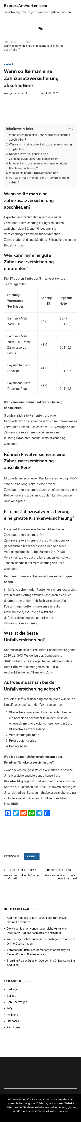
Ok (40, 1116)
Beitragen (13, 989)
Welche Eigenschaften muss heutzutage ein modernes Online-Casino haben (41, 941)
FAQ (9, 1008)
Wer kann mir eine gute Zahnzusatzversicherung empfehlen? (40, 147)
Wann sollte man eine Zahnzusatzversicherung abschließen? (39, 137)
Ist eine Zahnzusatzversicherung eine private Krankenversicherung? (38, 166)
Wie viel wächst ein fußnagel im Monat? (21, 874)
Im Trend (12, 1014)
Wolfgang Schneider (16, 93)
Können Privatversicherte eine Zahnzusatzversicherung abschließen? (34, 156)
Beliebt (8, 63)
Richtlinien (13, 1027)
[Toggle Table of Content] (68, 129)
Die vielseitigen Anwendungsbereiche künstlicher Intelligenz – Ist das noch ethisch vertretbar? (37, 930)
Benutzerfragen (17, 1002)
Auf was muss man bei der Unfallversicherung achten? (39, 180)
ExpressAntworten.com (25, 6)
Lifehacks (13, 1021)
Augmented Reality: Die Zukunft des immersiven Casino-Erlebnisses (37, 920)
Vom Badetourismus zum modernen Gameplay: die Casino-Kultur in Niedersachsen (39, 952)
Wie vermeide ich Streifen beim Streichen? (61, 874)
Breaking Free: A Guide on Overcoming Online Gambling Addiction (41, 963)
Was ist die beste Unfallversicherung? (33, 173)
